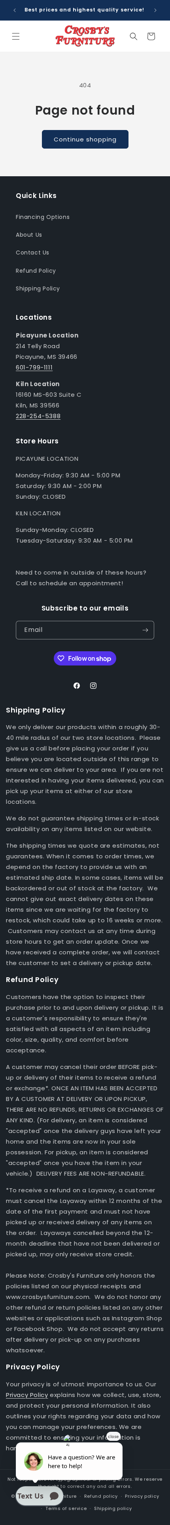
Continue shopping (85, 139)
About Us (29, 235)
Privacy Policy (27, 1395)
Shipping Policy (38, 288)
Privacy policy (142, 1496)
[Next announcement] (155, 10)
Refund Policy (36, 271)
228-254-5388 (38, 416)
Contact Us (32, 252)
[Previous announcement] (14, 10)
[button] (16, 36)
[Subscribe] (145, 630)
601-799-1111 (34, 367)
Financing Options (43, 217)
